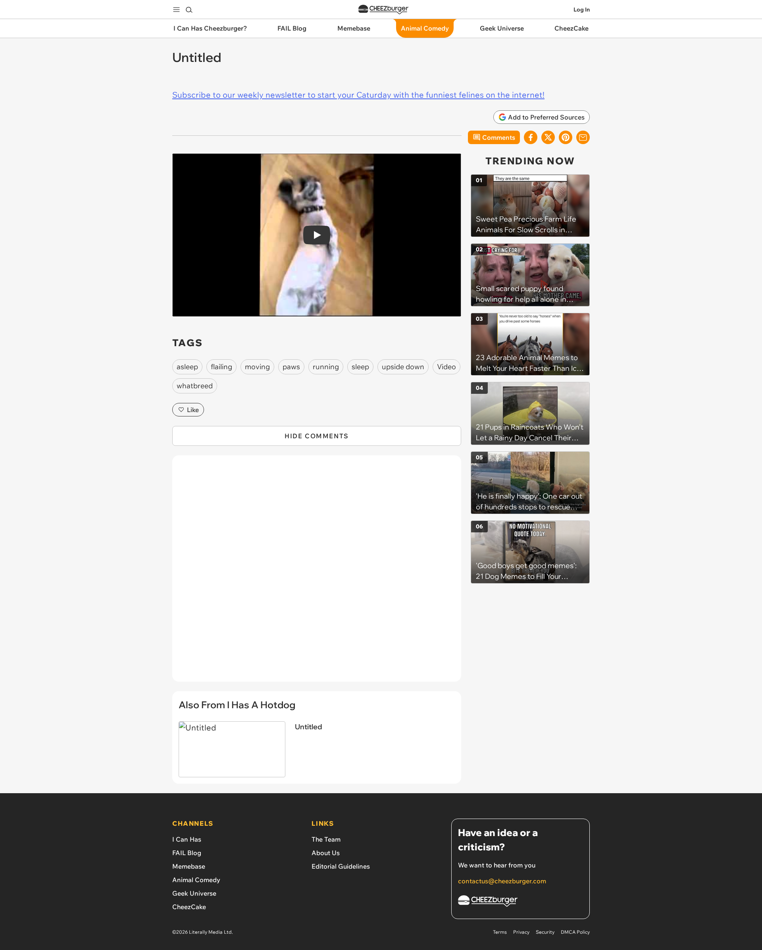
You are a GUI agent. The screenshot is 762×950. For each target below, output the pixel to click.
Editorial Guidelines (341, 866)
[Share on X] (548, 137)
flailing (221, 366)
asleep (187, 366)
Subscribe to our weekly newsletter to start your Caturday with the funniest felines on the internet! (358, 95)
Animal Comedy (196, 880)
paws (291, 366)
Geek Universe (194, 893)
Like (193, 410)
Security (545, 932)
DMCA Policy (575, 932)
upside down (403, 366)
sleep (360, 366)
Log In (581, 9)
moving (257, 366)
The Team (326, 839)
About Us (326, 853)
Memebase (188, 866)
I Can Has (186, 839)
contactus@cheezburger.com (502, 881)
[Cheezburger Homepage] (383, 10)
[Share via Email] (583, 137)
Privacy (521, 932)
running (326, 366)
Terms (500, 932)
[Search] (189, 9)
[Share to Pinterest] (565, 137)
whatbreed (195, 385)
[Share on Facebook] (530, 137)
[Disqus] (317, 573)
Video (446, 366)
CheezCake (189, 907)
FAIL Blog (186, 853)
